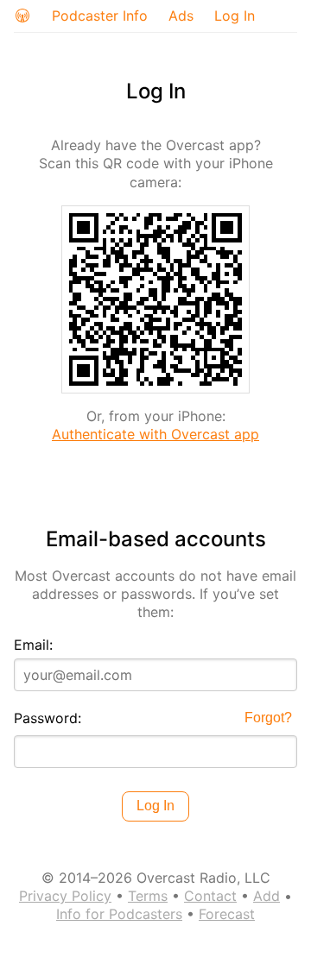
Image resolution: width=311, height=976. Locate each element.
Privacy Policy (65, 895)
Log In (234, 15)
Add (266, 895)
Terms (148, 895)
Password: (47, 718)
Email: (33, 644)
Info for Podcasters (119, 913)
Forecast (227, 913)
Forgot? (268, 717)
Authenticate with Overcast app (155, 434)
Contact (210, 895)
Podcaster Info (100, 15)
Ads (181, 15)
